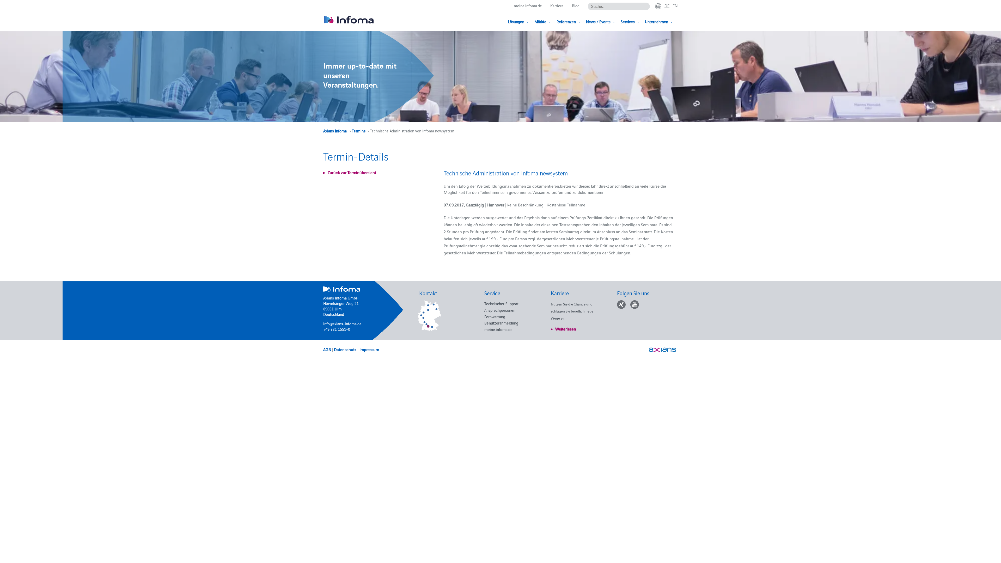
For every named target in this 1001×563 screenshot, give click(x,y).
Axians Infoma (335, 130)
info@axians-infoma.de (342, 323)
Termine (359, 130)
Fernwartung (494, 316)
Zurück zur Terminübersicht (352, 172)
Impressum (369, 349)
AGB (327, 349)
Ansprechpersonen (499, 310)
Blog (575, 5)
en (675, 5)
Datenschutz (345, 349)
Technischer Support (501, 303)
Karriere (557, 5)
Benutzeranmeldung (501, 323)
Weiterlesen (565, 329)
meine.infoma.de (528, 5)
